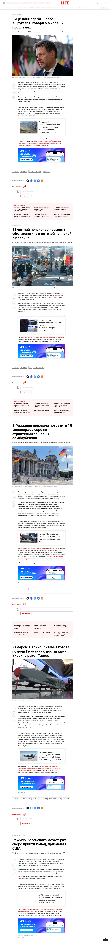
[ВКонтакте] (38, 180)
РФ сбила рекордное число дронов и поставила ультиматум (41, 209)
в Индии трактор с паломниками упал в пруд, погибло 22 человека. (43, 337)
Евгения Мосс (22, 582)
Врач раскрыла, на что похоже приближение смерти (42, 633)
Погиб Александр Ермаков (41, 410)
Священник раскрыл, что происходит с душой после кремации (41, 216)
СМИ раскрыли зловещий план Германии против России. (39, 548)
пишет (62, 91)
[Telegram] (34, 180)
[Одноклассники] (42, 180)
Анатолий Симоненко (24, 165)
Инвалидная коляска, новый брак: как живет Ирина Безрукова (62, 405)
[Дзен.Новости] (27, 180)
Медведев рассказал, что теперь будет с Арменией (21, 633)
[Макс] (31, 180)
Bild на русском (57, 287)
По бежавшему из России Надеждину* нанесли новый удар (22, 216)
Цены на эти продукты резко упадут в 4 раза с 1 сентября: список (22, 626)
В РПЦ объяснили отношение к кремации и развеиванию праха (62, 216)
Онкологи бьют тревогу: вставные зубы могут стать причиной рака (22, 412)
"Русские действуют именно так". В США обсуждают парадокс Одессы (22, 209)
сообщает (58, 295)
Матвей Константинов (24, 792)
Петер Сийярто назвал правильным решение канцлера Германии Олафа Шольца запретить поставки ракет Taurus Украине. (39, 768)
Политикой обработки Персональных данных (41, 7)
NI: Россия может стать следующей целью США (61, 626)
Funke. (56, 515)
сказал (42, 721)
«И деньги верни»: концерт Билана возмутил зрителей (61, 208)
